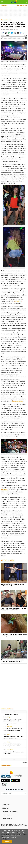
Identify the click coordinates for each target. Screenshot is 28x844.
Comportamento (6, 19)
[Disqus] (14, 685)
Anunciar (5, 808)
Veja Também (7, 561)
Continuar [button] (7, 841)
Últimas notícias (22, 5)
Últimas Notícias (7, 709)
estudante (18, 301)
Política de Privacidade (10, 811)
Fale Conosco (7, 815)
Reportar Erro (7, 818)
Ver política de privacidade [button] (9, 837)
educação (4, 490)
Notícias (24, 762)
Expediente (6, 804)
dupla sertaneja (17, 401)
